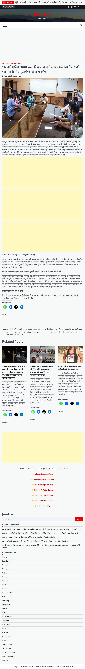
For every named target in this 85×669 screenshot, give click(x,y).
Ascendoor (51, 666)
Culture (4, 573)
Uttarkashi (5, 660)
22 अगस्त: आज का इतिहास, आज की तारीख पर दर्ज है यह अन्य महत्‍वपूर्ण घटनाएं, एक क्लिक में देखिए (28, 537)
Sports (4, 640)
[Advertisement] (42, 44)
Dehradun (5, 577)
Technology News (8, 644)
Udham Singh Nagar (8, 652)
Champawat (6, 569)
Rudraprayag (6, 636)
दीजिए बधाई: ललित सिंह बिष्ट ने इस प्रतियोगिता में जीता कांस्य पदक (69, 367)
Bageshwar (6, 561)
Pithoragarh (6, 628)
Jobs (3, 597)
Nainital (4, 608)
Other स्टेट (5, 620)
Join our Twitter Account (43, 500)
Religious (5, 632)
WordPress (69, 666)
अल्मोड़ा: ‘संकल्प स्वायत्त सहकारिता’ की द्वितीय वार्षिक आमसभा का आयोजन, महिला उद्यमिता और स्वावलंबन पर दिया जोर (42, 370)
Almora (4, 557)
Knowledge (5, 600)
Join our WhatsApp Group (43, 479)
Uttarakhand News (18, 63)
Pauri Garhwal (6, 624)
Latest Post (6, 63)
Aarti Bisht (7, 76)
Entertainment (7, 581)
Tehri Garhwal (6, 648)
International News (8, 593)
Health (4, 589)
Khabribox (43, 14)
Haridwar (5, 585)
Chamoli (5, 565)
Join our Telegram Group (43, 484)
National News (7, 616)
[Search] (81, 25)
